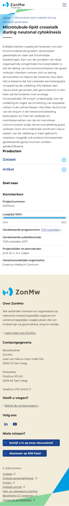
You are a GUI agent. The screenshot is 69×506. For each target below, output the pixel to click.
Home (6, 17)
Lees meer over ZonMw (20, 333)
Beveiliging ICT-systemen (18, 495)
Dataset (9, 159)
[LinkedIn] (6, 424)
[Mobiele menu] (64, 5)
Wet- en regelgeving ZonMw (20, 491)
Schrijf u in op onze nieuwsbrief (31, 442)
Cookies (7, 473)
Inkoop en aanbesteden (17, 499)
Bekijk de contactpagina (21, 405)
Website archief (12, 486)
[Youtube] (15, 424)
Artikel (8, 169)
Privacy (7, 482)
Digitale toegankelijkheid (18, 478)
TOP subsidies (50, 229)
